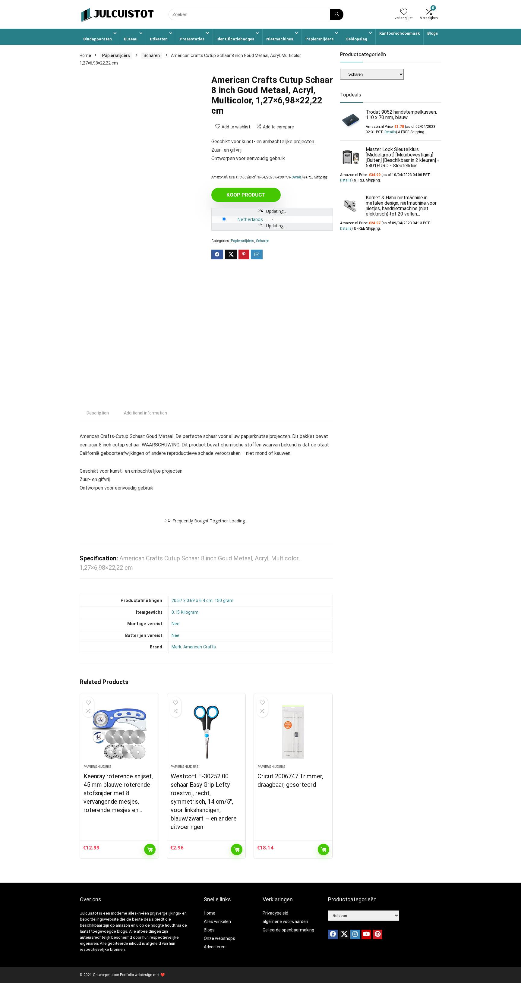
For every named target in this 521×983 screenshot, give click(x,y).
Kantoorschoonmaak (399, 33)
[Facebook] (333, 934)
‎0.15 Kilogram (185, 612)
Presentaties (192, 39)
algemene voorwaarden (285, 921)
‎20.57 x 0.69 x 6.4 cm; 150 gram (202, 600)
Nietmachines (279, 39)
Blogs (432, 33)
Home (85, 55)
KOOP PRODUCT (246, 195)
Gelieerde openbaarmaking (288, 930)
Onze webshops (219, 938)
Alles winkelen (217, 921)
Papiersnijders (319, 39)
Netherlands (250, 219)
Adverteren (215, 946)
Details (297, 177)
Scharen (152, 55)
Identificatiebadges (235, 39)
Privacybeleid (275, 913)
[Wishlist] (403, 12)
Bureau (130, 39)
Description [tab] (98, 413)
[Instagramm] (355, 934)
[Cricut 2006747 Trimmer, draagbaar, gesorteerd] (293, 732)
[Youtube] (366, 934)
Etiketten (159, 39)
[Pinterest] (377, 934)
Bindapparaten (97, 39)
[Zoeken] (336, 14)
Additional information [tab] (145, 413)
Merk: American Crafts (194, 647)
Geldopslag (356, 39)
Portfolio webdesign (136, 975)
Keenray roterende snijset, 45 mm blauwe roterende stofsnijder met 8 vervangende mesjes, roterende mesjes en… (118, 793)
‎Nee (175, 623)
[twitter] (344, 934)
